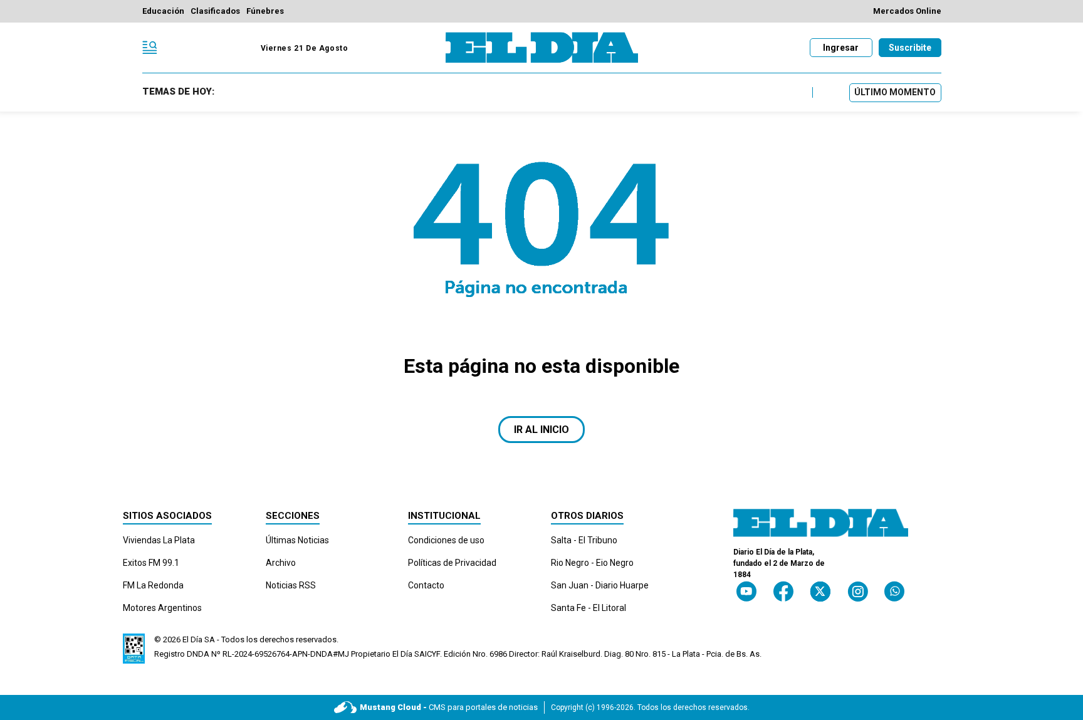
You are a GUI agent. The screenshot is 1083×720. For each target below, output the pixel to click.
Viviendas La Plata (159, 540)
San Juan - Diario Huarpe (600, 585)
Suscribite (910, 48)
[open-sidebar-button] (149, 47)
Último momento (895, 92)
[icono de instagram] (857, 591)
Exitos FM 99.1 (151, 563)
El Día (192, 639)
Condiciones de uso (446, 540)
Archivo (281, 563)
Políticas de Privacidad (452, 563)
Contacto (426, 585)
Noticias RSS (291, 585)
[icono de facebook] (783, 591)
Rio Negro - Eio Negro (592, 563)
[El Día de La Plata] (542, 47)
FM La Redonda (153, 585)
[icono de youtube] (746, 591)
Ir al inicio (541, 430)
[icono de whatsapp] (894, 591)
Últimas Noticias (297, 540)
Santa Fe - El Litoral (588, 608)
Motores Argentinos (162, 608)
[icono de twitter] (820, 591)
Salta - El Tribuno (584, 540)
